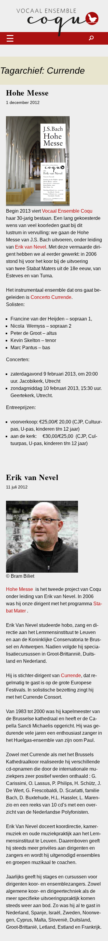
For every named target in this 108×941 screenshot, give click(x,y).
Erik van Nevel (30, 246)
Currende (71, 675)
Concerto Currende (51, 297)
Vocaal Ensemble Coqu (67, 211)
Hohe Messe (27, 92)
